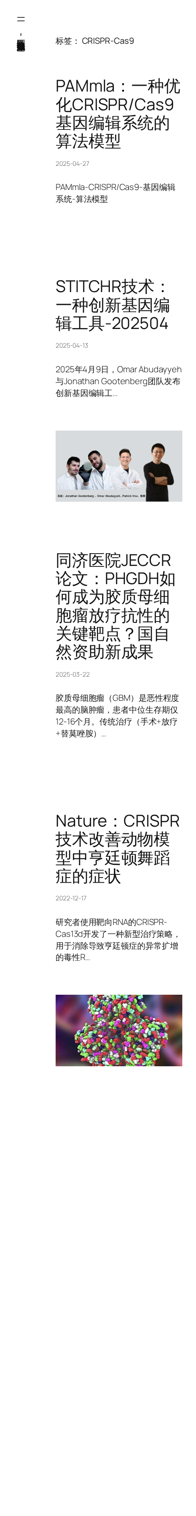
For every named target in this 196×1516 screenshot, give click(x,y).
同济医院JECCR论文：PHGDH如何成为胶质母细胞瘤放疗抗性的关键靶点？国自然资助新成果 (116, 606)
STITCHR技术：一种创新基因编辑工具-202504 (113, 304)
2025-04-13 (72, 345)
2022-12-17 (71, 898)
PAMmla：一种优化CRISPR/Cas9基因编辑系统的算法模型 (118, 113)
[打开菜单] (20, 19)
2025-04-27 (72, 163)
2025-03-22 (73, 674)
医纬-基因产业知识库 (21, 34)
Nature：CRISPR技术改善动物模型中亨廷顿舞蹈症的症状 (118, 848)
